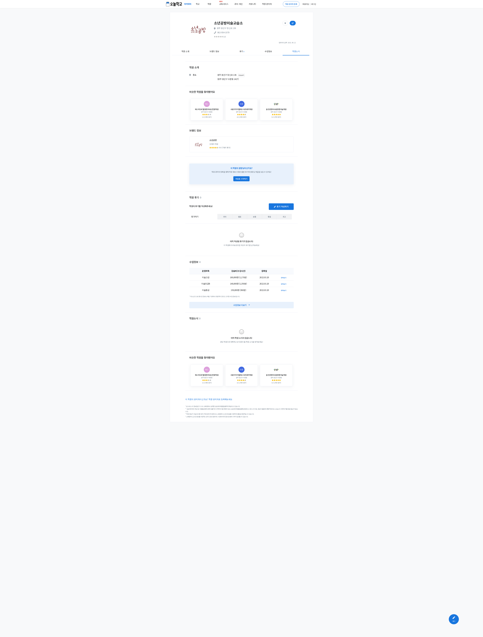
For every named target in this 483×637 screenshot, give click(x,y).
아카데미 (188, 3)
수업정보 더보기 (240, 305)
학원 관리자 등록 (291, 4)
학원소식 (296, 51)
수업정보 (268, 51)
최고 (284, 216)
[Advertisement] (439, 93)
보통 (254, 216)
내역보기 (283, 278)
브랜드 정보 (214, 51)
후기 (241, 51)
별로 (239, 216)
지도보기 (241, 75)
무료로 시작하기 (241, 179)
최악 (224, 216)
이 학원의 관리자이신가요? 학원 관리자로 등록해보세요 (208, 399)
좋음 (269, 216)
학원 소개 (185, 51)
